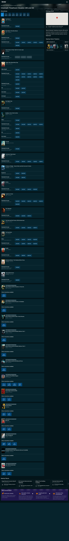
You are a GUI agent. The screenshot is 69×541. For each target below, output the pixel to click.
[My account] (67, 2)
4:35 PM (29, 161)
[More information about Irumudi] (3, 143)
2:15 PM (29, 42)
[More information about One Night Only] (3, 103)
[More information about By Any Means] (3, 406)
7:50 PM (29, 239)
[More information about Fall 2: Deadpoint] (3, 435)
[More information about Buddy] (3, 250)
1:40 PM (17, 227)
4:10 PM (35, 42)
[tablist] (34, 496)
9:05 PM (17, 280)
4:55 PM (23, 239)
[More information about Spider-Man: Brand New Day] (3, 64)
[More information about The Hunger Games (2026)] (3, 391)
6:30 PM (23, 177)
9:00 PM (17, 132)
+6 (61, 46)
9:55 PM (40, 161)
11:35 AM (23, 73)
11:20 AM (17, 42)
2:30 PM (29, 124)
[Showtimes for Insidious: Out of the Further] (57, 46)
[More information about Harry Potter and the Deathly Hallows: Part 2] (3, 346)
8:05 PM (35, 76)
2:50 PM (35, 73)
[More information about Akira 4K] (3, 421)
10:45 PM (35, 239)
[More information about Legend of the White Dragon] (3, 376)
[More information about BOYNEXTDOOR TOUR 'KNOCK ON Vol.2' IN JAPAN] (3, 450)
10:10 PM (35, 189)
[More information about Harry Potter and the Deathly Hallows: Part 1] (3, 331)
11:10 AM (17, 120)
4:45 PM (17, 76)
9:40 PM (17, 79)
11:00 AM (17, 57)
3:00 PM (41, 73)
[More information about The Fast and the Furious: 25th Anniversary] (3, 222)
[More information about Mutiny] (3, 183)
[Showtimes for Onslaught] (51, 46)
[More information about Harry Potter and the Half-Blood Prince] (3, 361)
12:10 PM (17, 215)
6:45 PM (17, 84)
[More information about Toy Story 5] (3, 20)
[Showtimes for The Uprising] (66, 46)
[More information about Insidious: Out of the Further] (3, 114)
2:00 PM (17, 239)
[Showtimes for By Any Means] (48, 46)
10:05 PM (23, 173)
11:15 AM (17, 161)
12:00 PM (17, 201)
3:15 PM (23, 57)
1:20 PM (23, 189)
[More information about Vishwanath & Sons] (3, 274)
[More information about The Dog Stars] (3, 234)
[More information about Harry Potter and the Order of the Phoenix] (3, 317)
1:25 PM (29, 73)
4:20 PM (23, 227)
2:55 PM (17, 173)
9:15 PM (41, 76)
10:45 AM (17, 26)
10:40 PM (17, 204)
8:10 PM (40, 124)
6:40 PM (17, 45)
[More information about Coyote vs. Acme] (3, 195)
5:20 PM (35, 124)
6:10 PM (23, 76)
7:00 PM (29, 227)
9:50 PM (17, 128)
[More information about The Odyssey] (3, 210)
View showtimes (50, 50)
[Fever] (4, 2)
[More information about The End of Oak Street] (3, 156)
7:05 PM (17, 267)
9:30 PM (29, 255)
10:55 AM (17, 38)
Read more (48, 35)
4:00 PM (17, 255)
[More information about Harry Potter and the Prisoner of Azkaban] (3, 302)
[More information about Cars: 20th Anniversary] (3, 465)
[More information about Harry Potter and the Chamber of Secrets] (3, 287)
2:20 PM (23, 88)
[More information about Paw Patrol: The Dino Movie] (3, 32)
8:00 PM (41, 201)
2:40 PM (23, 201)
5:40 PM (17, 69)
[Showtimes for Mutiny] (54, 46)
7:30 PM (29, 57)
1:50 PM (23, 161)
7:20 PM (35, 161)
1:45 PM (23, 42)
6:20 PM (29, 76)
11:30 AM (17, 73)
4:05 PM (29, 189)
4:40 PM (41, 42)
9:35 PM (35, 227)
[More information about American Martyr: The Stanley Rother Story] (3, 261)
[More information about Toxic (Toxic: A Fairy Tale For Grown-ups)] (3, 51)
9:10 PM (29, 215)
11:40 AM (23, 124)
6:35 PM (23, 255)
